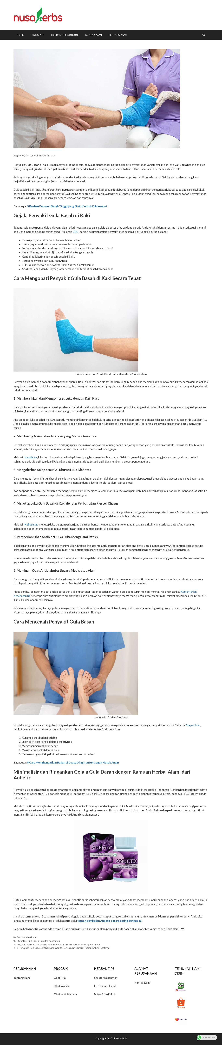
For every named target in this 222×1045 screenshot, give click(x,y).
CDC (75, 231)
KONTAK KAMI (93, 34)
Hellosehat (31, 524)
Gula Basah (33, 941)
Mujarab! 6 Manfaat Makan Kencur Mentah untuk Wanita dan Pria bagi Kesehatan (59, 944)
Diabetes (21, 941)
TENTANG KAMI (117, 34)
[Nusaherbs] (37, 14)
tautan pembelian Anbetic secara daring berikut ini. (109, 920)
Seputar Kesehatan (27, 937)
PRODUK (36, 34)
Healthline (31, 457)
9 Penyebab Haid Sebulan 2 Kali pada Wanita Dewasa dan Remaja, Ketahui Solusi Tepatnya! (63, 948)
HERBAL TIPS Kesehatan (64, 34)
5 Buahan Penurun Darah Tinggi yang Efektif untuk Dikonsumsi (67, 206)
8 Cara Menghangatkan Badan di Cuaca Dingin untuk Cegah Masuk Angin (73, 762)
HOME (20, 34)
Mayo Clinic (193, 725)
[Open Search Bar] (204, 35)
